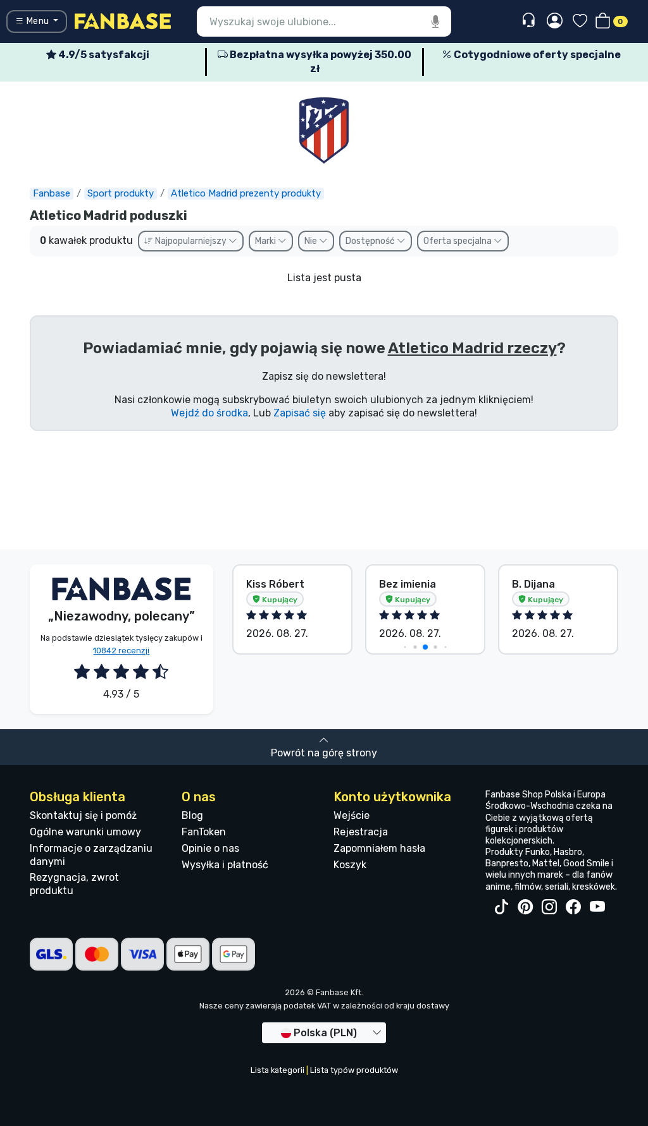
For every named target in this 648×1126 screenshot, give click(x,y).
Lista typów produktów (354, 1070)
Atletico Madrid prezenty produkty (246, 193)
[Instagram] (549, 907)
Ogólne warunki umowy (85, 832)
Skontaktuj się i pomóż (83, 815)
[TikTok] (501, 907)
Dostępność (371, 241)
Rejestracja (360, 832)
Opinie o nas (210, 848)
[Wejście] (554, 21)
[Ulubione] (580, 21)
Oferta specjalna (458, 241)
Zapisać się (299, 413)
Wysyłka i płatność (225, 865)
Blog (192, 815)
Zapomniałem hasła (379, 848)
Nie (311, 241)
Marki (266, 241)
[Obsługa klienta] (530, 21)
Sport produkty (120, 193)
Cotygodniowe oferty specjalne (536, 55)
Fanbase (51, 193)
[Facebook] (573, 907)
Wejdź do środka (209, 413)
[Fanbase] (123, 21)
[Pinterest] (525, 907)
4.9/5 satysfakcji (102, 55)
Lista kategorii (277, 1070)
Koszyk (349, 865)
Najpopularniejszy (190, 241)
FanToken (204, 832)
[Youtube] (597, 907)
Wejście (351, 815)
